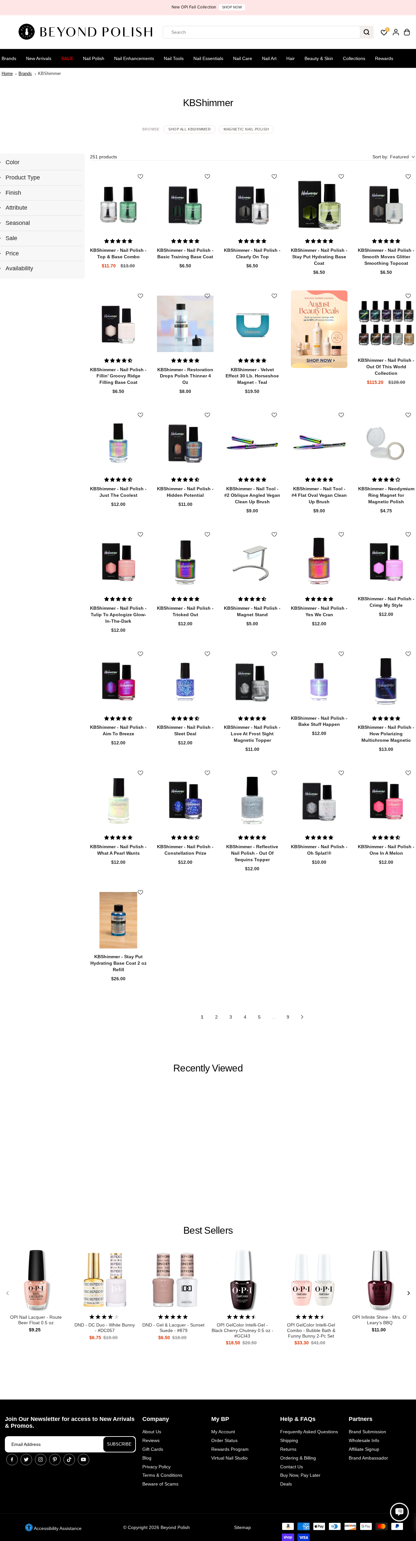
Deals (286, 1483)
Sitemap (242, 1527)
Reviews (151, 1440)
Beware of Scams (160, 1483)
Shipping (289, 1440)
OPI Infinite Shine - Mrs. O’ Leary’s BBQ (379, 1320)
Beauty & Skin (319, 58)
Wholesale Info (364, 1440)
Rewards (384, 58)
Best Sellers (208, 1230)
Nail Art (269, 58)
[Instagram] (40, 1459)
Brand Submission (367, 1431)
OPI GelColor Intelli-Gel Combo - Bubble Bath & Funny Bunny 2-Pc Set (311, 1330)
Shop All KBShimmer (189, 129)
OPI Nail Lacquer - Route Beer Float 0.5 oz (36, 1320)
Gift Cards (152, 1449)
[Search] (366, 32)
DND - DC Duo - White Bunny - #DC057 (104, 1327)
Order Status (224, 1440)
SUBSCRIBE (119, 1444)
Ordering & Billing (298, 1458)
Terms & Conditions (162, 1475)
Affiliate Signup (364, 1449)
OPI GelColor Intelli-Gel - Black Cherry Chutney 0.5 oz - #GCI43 (242, 1330)
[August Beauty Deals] (319, 329)
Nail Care (242, 58)
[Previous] (8, 1293)
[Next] (408, 1293)
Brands (9, 58)
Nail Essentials (208, 58)
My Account (223, 1431)
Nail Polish (93, 58)
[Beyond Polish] (87, 32)
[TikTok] (69, 1459)
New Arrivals (38, 58)
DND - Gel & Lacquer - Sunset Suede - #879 (173, 1327)
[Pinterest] (55, 1459)
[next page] (302, 1016)
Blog (146, 1458)
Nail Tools (174, 58)
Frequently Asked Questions (309, 1431)
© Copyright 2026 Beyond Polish (156, 1527)
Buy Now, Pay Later (300, 1475)
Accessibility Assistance (57, 1528)
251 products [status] (103, 156)
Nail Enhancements (134, 58)
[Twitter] (26, 1459)
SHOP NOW (232, 7)
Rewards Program (230, 1449)
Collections (354, 58)
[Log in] (395, 32)
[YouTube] (83, 1459)
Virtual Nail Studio (229, 1458)
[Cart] (406, 32)
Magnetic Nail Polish (246, 129)
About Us (151, 1431)
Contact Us (291, 1466)
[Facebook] (12, 1459)
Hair (290, 58)
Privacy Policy (156, 1466)
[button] (393, 156)
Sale (67, 58)
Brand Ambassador (368, 1458)
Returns (288, 1449)
